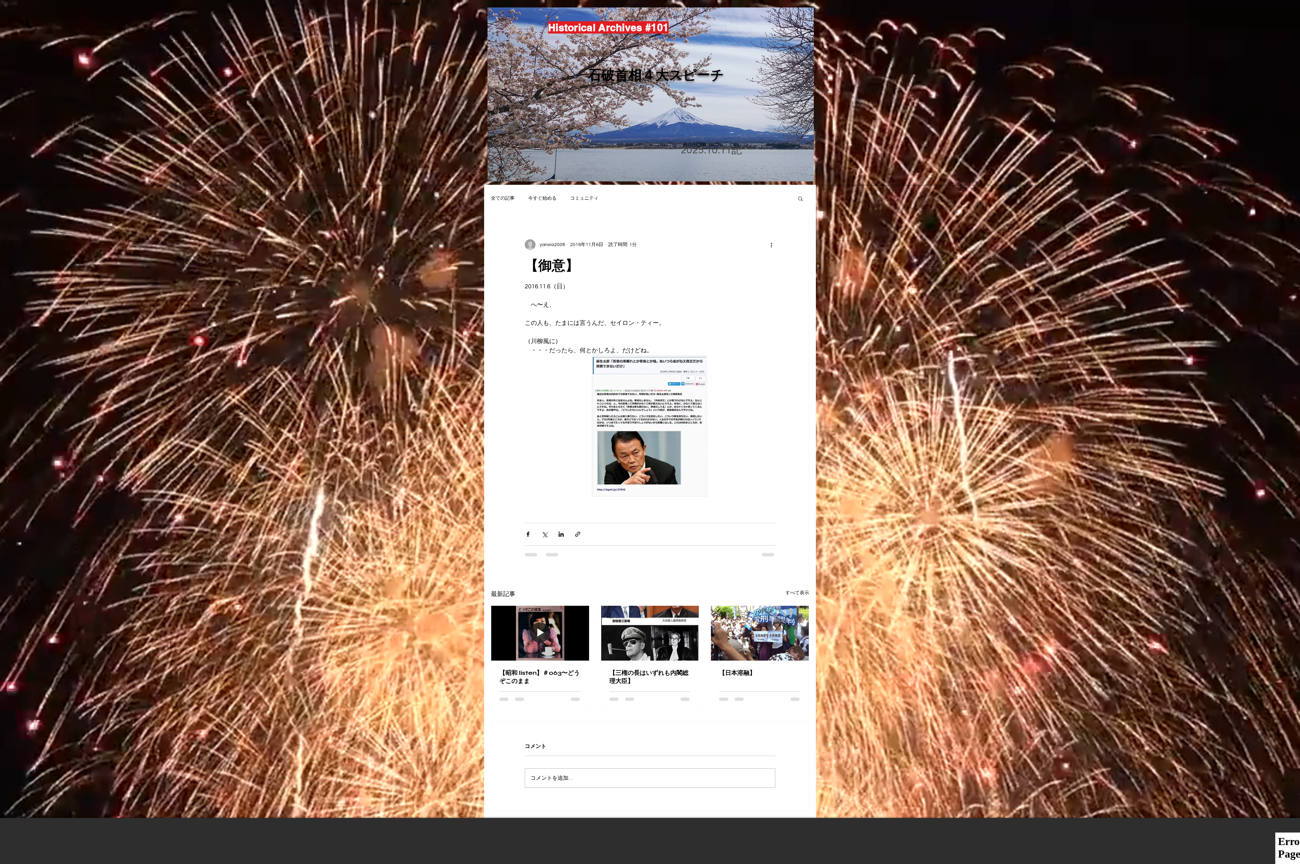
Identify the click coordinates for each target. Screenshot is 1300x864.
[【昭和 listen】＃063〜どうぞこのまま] (540, 633)
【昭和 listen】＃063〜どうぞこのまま (539, 677)
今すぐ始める (542, 198)
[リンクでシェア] (578, 534)
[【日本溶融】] (760, 633)
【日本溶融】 (737, 673)
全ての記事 (503, 198)
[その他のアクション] (771, 245)
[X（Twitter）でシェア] (544, 534)
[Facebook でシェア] (528, 534)
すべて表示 (797, 593)
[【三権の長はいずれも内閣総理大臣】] (650, 633)
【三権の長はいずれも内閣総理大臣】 (649, 677)
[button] (800, 198)
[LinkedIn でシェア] (561, 534)
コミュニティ (584, 198)
